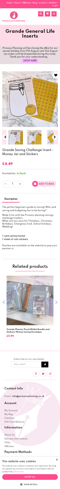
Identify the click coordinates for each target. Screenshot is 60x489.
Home (10, 3)
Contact (43, 3)
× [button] (57, 460)
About (17, 3)
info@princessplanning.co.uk (28, 396)
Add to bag (46, 184)
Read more (19, 471)
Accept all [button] (30, 477)
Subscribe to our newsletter (29, 359)
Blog (35, 3)
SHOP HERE (30, 61)
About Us (9, 435)
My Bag (8, 414)
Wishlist (53, 3)
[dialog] (30, 473)
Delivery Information (16, 439)
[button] (30, 484)
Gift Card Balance (14, 422)
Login (55, 6)
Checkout (9, 418)
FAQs (7, 443)
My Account (10, 410)
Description (10, 199)
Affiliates (26, 3)
